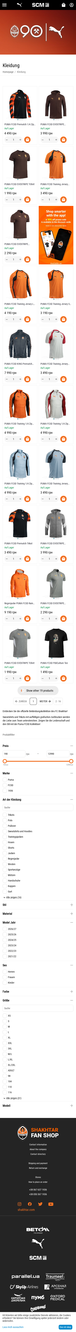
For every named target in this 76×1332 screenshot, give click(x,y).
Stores (38, 1177)
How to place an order (38, 1182)
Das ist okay (65, 1327)
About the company (38, 1149)
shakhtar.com (26, 1210)
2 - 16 (58, 701)
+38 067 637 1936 (38, 1189)
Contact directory (38, 1154)
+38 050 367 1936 (38, 1194)
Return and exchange (38, 1168)
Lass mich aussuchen (13, 1327)
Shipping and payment (38, 1163)
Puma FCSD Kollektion (29, 724)
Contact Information (38, 1144)
